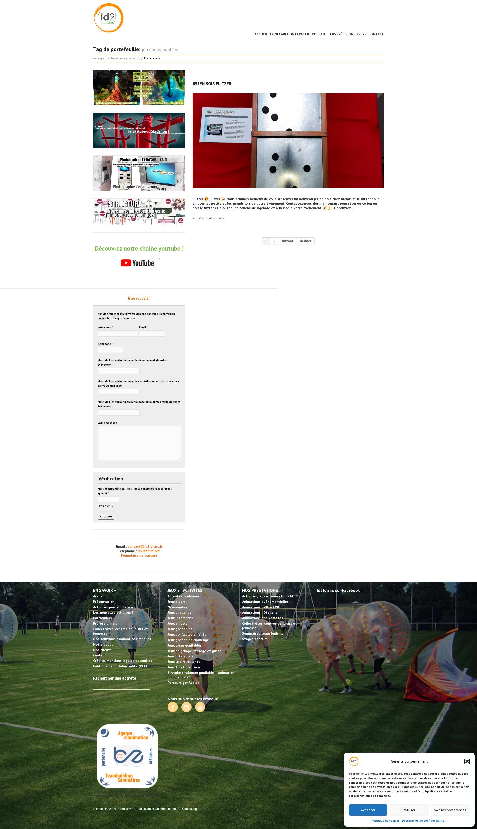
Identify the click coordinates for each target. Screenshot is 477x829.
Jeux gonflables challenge (188, 640)
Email (143, 327)
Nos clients (102, 650)
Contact (376, 34)
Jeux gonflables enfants (187, 634)
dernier (305, 241)
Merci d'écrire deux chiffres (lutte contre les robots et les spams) (135, 491)
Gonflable (279, 34)
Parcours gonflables (183, 682)
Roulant (319, 34)
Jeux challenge (179, 612)
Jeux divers (176, 601)
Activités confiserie (183, 596)
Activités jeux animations (114, 607)
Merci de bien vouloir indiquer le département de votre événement (132, 362)
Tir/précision (341, 34)
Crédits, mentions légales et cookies (122, 660)
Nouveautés (177, 607)
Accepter (368, 810)
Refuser (409, 810)
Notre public (103, 644)
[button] (467, 761)
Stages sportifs (255, 639)
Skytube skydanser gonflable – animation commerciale (201, 674)
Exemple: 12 (105, 506)
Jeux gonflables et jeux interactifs (116, 58)
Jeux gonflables (180, 629)
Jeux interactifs (180, 618)
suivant (287, 241)
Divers (360, 34)
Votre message (107, 423)
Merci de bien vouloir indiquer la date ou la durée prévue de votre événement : (139, 404)
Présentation (104, 601)
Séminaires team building (263, 633)
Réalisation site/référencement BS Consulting (166, 808)
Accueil (261, 34)
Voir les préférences (450, 810)
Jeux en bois (177, 623)
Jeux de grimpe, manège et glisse (194, 651)
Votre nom (105, 327)
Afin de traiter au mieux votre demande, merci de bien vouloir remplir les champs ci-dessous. (136, 316)
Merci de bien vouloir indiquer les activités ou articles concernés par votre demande (138, 383)
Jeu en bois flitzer (212, 83)
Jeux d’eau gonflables (185, 645)
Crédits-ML (125, 808)
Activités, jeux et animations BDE (269, 596)
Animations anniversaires (262, 618)
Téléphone (105, 344)
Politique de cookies (385, 820)
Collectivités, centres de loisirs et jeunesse (120, 631)
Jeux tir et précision (184, 667)
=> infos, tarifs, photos (209, 218)
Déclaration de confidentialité (423, 820)
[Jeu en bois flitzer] (288, 140)
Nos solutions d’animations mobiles (122, 639)
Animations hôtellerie (260, 612)
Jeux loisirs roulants (184, 661)
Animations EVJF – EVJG (261, 607)
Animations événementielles (265, 601)
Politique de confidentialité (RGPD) (121, 666)
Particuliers (102, 618)
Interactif (300, 34)
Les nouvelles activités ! (113, 612)
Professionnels (105, 623)
